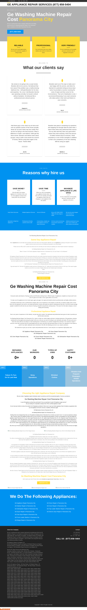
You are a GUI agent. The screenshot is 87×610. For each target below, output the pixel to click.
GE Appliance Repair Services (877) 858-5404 (39, 4)
